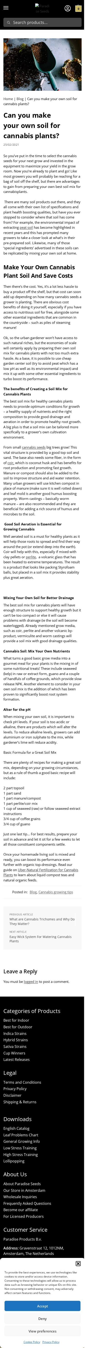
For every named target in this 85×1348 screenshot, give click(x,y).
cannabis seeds (34, 447)
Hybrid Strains (15, 1039)
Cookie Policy (32, 1342)
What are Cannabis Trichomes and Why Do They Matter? (42, 921)
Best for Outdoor (17, 1026)
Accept (42, 1306)
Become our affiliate (20, 1209)
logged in (31, 981)
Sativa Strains (15, 1046)
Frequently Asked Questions (27, 1203)
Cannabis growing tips (56, 892)
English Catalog (16, 1128)
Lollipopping (13, 1161)
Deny (42, 1318)
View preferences (42, 1331)
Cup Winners (14, 1053)
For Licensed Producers (23, 1216)
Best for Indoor (16, 1020)
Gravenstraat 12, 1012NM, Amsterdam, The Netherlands (33, 1251)
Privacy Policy (50, 1342)
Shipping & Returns (19, 1101)
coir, (10, 462)
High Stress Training (20, 1154)
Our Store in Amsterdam (24, 1190)
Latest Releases (16, 1059)
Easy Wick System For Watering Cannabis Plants (41, 939)
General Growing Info (21, 1141)
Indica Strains (15, 1033)
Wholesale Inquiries (20, 1196)
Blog (20, 98)
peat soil (26, 227)
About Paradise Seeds (22, 1183)
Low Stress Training (20, 1148)
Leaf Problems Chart (20, 1135)
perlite (31, 557)
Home (8, 98)
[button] (78, 1263)
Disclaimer (12, 1095)
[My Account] (67, 8)
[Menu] (10, 8)
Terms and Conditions (22, 1082)
